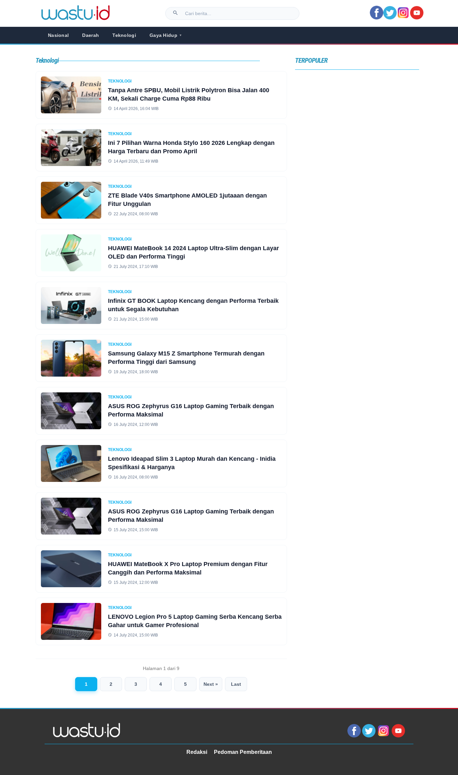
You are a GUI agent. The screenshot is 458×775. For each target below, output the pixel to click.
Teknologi (124, 35)
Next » (211, 684)
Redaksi (196, 752)
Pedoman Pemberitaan (243, 752)
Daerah (90, 35)
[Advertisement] (357, 135)
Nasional (58, 35)
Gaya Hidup (166, 35)
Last (236, 684)
